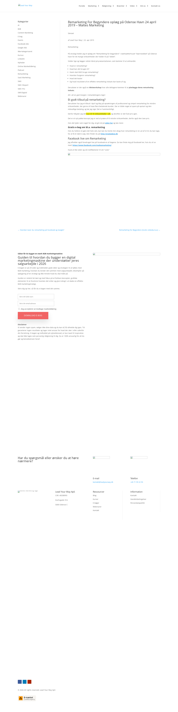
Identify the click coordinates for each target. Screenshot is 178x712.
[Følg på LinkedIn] (25, 682)
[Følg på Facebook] (20, 682)
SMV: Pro (21, 89)
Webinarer (22, 96)
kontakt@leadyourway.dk (103, 482)
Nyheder (21, 62)
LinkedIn (21, 59)
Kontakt (96, 510)
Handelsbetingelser (138, 499)
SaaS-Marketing (24, 77)
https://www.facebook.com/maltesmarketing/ (92, 145)
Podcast (21, 70)
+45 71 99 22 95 (136, 482)
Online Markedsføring (27, 66)
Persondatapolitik (137, 503)
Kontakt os (155, 6)
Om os (143, 6)
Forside (82, 6)
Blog (94, 495)
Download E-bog (33, 315)
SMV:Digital (22, 92)
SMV (19, 81)
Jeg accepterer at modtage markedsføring (38, 309)
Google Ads (22, 47)
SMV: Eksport (23, 85)
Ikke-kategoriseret (25, 51)
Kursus (20, 55)
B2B (19, 29)
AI (18, 25)
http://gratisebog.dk (109, 134)
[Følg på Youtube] (29, 682)
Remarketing (23, 74)
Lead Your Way (76, 40)
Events (20, 40)
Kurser (95, 499)
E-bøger (96, 503)
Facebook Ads (23, 44)
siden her (109, 123)
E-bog (20, 36)
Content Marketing (25, 33)
